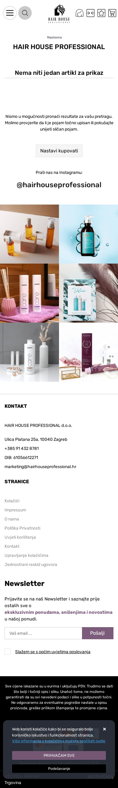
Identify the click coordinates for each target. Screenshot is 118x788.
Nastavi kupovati (59, 151)
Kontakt (12, 546)
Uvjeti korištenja (20, 537)
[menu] (10, 13)
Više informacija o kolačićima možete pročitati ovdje (58, 741)
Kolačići (12, 501)
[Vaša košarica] (112, 13)
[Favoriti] (101, 13)
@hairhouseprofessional (59, 185)
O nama (12, 519)
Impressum (15, 510)
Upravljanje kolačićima (26, 555)
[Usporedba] (90, 13)
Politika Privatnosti (22, 528)
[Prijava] (80, 13)
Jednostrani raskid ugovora (31, 564)
